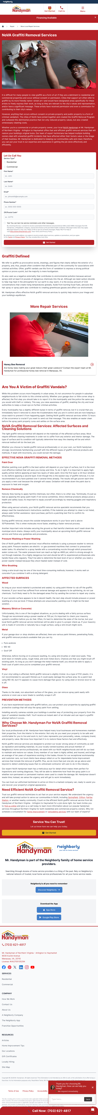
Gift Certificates (9, 1056)
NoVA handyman (70, 127)
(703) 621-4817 (15, 944)
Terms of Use (13, 1091)
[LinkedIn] (21, 967)
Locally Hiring (8, 1062)
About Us (6, 1010)
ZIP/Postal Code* (10, 212)
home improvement (36, 811)
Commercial (12, 167)
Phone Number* (10, 202)
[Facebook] (4, 967)
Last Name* (8, 182)
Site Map (6, 1067)
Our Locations (8, 1051)
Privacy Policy (20, 237)
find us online (10, 806)
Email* (6, 192)
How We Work (8, 999)
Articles (5, 1040)
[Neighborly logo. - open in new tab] (8, 2)
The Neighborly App (11, 1020)
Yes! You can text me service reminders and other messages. (30, 223)
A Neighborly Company (12, 1015)
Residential (11, 162)
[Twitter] (15, 967)
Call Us (61, 11)
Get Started (49, 11)
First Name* (8, 171)
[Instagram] (27, 967)
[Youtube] (32, 967)
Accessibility (42, 1091)
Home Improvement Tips (13, 1045)
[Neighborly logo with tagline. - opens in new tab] (69, 848)
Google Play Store (51, 917)
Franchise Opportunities (13, 1026)
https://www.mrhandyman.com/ (20, 231)
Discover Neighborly (47, 890)
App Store (50, 910)
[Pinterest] (9, 967)
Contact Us (7, 1004)
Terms (10, 237)
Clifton (82, 797)
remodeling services (57, 811)
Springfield (73, 797)
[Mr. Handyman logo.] (35, 848)
